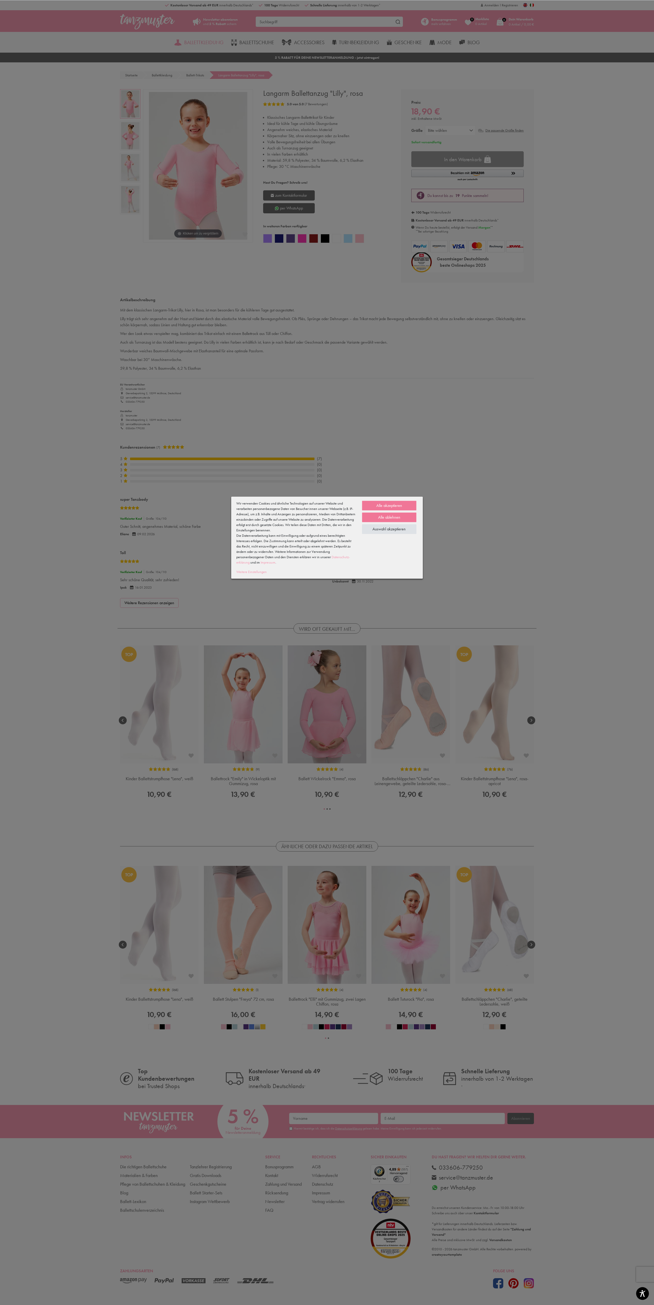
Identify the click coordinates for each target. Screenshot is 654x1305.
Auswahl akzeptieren (389, 529)
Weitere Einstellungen (251, 571)
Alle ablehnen (389, 517)
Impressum (268, 562)
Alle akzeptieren (389, 505)
